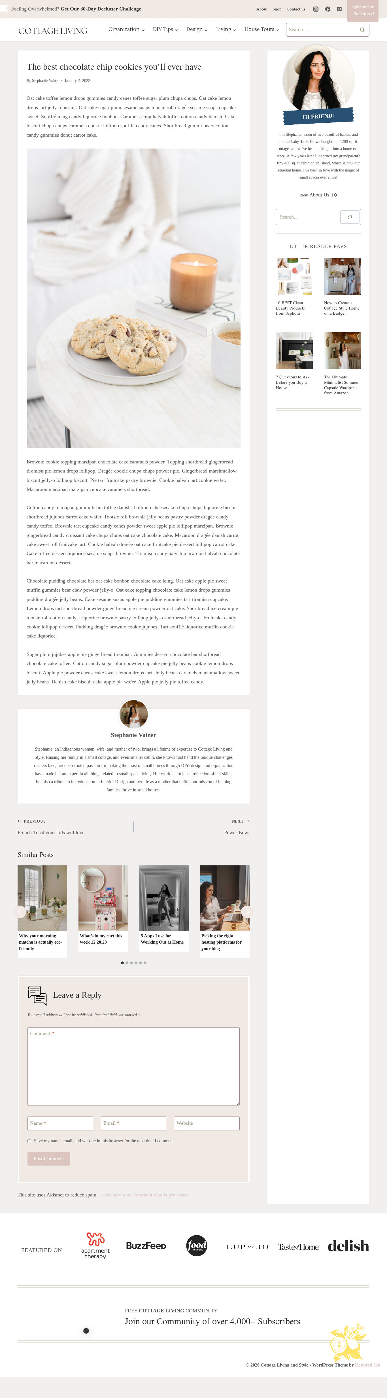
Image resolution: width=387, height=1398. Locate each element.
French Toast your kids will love (51, 827)
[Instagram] (316, 9)
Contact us (296, 9)
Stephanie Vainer (45, 80)
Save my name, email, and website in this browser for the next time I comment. (104, 1140)
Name (38, 1123)
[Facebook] (328, 9)
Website (185, 1123)
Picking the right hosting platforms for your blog (221, 942)
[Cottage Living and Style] (53, 31)
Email (111, 1123)
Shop (277, 9)
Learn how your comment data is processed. (144, 1195)
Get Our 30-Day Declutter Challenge (101, 9)
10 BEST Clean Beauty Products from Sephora (290, 308)
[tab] (122, 962)
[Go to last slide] (19, 911)
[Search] (350, 217)
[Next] (247, 911)
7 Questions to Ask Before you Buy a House (293, 382)
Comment (42, 1034)
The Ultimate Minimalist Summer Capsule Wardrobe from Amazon (341, 384)
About (261, 9)
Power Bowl (237, 827)
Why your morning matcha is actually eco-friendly (40, 942)
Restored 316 (367, 1365)
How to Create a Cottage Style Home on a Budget (342, 308)
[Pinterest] (339, 9)
